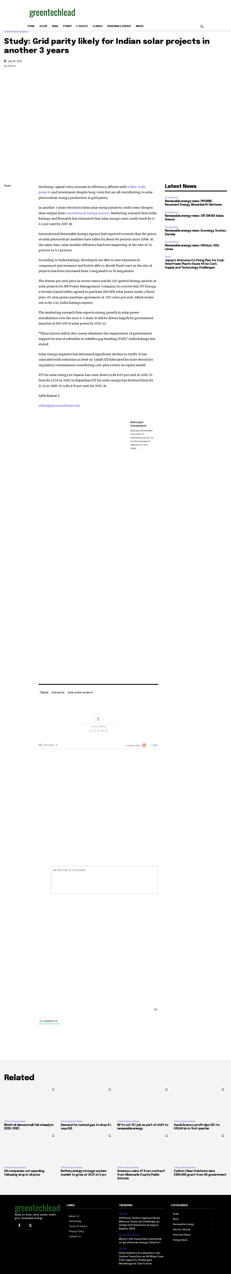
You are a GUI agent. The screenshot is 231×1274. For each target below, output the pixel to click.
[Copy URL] (7, 194)
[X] (7, 209)
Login (154, 745)
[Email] (7, 225)
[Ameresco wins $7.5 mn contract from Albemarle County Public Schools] (143, 1148)
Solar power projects (80, 692)
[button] (202, 26)
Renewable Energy (129, 1234)
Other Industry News (16, 32)
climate (123, 1213)
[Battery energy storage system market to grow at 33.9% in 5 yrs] (87, 1148)
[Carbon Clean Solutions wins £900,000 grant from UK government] (200, 1148)
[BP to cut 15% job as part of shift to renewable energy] (143, 1101)
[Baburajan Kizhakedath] (84, 545)
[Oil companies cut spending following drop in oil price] (30, 1148)
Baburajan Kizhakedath (138, 423)
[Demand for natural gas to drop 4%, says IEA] (87, 1101)
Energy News (171, 197)
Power (168, 256)
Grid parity (57, 692)
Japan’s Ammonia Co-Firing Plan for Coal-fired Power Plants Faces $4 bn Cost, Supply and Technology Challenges (195, 264)
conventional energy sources (87, 213)
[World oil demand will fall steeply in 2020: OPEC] (30, 1101)
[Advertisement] (140, 12)
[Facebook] (7, 217)
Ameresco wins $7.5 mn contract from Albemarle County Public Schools (141, 1175)
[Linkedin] (7, 202)
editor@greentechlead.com (59, 406)
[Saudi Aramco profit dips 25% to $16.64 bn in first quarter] (200, 1101)
